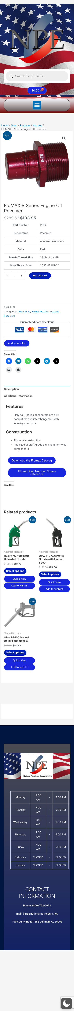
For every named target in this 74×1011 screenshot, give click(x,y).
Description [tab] (11, 389)
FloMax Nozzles (40, 311)
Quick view (19, 578)
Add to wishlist (17, 343)
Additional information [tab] (18, 395)
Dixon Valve (23, 311)
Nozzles (54, 311)
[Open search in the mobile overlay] (37, 76)
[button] (37, 105)
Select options (15, 570)
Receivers (9, 315)
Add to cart (40, 275)
